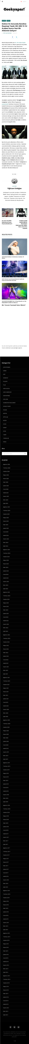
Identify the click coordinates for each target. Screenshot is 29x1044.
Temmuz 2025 (6, 510)
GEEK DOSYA (6, 388)
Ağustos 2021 (6, 677)
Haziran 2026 (6, 471)
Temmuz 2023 (6, 595)
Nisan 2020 (6, 734)
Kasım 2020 (6, 709)
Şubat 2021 (6, 698)
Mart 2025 (5, 524)
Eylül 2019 (5, 759)
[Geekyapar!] (14, 9)
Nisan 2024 (6, 563)
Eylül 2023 (5, 588)
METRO (3, 20)
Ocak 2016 (5, 915)
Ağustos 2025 (6, 507)
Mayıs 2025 (6, 517)
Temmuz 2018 (6, 809)
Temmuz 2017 (6, 851)
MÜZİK (8, 20)
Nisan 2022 (6, 649)
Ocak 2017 (5, 872)
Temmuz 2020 (6, 723)
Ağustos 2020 (6, 720)
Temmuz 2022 (6, 638)
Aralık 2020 (5, 706)
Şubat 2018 (6, 826)
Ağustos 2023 (6, 592)
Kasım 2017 (6, 837)
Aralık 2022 (5, 620)
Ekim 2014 (5, 968)
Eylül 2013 (5, 1015)
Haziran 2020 (6, 727)
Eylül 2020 (5, 716)
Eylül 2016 (5, 887)
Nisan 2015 (6, 947)
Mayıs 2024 (6, 560)
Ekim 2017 (5, 841)
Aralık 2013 (5, 1004)
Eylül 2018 (5, 801)
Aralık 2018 (5, 791)
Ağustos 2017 (6, 848)
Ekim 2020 (5, 713)
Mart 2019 (5, 780)
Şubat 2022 (6, 656)
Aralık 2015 (5, 919)
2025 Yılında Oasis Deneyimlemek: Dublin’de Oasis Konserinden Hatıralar (13, 279)
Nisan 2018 (6, 819)
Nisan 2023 (6, 606)
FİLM (4, 385)
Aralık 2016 (5, 876)
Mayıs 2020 (6, 730)
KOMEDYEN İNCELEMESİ (9, 402)
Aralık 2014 (5, 961)
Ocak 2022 (5, 659)
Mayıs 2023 (6, 603)
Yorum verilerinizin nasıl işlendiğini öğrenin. (12, 348)
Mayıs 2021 (6, 688)
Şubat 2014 (6, 997)
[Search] (21, 1)
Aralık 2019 (5, 748)
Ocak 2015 (5, 958)
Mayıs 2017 (6, 858)
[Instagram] (18, 1027)
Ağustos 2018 (6, 805)
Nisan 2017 (6, 862)
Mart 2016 (5, 908)
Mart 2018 (5, 823)
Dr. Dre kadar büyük (20, 42)
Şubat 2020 (6, 741)
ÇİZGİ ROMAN (6, 367)
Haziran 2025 (6, 514)
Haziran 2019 (6, 769)
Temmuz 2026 (6, 468)
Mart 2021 (5, 695)
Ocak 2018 (5, 830)
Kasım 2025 (6, 496)
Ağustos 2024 (6, 549)
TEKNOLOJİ (6, 438)
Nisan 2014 (6, 990)
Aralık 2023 (5, 578)
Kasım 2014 (6, 965)
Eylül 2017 (5, 844)
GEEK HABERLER (7, 392)
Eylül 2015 (5, 929)
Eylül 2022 (5, 631)
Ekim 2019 (5, 755)
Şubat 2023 (6, 613)
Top (15, 1041)
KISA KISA (5, 399)
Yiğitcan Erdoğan (7, 33)
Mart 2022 (5, 652)
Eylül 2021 (5, 674)
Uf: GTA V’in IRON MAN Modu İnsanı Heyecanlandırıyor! (7, 222)
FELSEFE (5, 381)
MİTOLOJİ (5, 417)
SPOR (4, 431)
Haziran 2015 (6, 940)
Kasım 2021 (6, 666)
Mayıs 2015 (6, 943)
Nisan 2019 (6, 777)
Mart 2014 (5, 993)
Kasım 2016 (6, 880)
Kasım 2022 (6, 624)
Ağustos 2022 (6, 635)
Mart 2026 (5, 482)
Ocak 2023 (5, 617)
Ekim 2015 (5, 926)
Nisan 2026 (6, 478)
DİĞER (4, 370)
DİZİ (4, 374)
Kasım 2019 (6, 752)
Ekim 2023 (5, 585)
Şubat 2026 (6, 485)
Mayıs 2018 (6, 816)
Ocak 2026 (5, 489)
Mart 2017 (5, 865)
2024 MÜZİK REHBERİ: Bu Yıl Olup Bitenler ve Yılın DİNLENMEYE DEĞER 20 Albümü (14, 302)
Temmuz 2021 (6, 681)
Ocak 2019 (5, 787)
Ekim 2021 (5, 670)
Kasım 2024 (6, 539)
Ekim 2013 (5, 1011)
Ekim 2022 (5, 627)
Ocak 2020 (5, 745)
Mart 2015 (5, 951)
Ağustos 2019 (6, 762)
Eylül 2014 (5, 972)
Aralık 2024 (5, 535)
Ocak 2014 (5, 1000)
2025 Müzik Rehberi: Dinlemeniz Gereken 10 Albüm (13, 257)
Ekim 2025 (5, 500)
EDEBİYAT (5, 378)
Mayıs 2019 (6, 773)
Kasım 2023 (6, 581)
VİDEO (4, 441)
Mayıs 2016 (6, 901)
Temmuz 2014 (6, 979)
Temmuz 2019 (6, 766)
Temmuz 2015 (6, 936)
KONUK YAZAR (6, 406)
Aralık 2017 (5, 833)
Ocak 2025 (5, 532)
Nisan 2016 (6, 904)
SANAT (5, 427)
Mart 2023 (5, 610)
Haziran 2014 (6, 983)
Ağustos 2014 (6, 975)
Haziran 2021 (6, 684)
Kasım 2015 (6, 922)
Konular (5, 410)
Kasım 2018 (6, 794)
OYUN (4, 424)
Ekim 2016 (5, 883)
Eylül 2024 (5, 546)
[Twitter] (16, 37)
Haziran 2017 (6, 855)
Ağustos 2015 (6, 933)
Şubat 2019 (6, 784)
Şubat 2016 (6, 912)
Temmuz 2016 (6, 894)
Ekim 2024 (5, 542)
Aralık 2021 (5, 663)
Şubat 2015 (6, 954)
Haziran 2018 (6, 812)
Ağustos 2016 (6, 890)
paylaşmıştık (5, 104)
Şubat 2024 (6, 571)
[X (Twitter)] (14, 1027)
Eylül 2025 (5, 503)
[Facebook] (12, 37)
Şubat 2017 (6, 869)
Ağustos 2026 (6, 464)
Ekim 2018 (5, 798)
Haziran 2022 (6, 642)
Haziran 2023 (6, 599)
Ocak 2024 (5, 574)
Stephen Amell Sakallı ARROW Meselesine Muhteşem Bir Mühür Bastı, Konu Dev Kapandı (21, 224)
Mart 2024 (5, 567)
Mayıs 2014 (6, 986)
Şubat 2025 (6, 528)
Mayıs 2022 (6, 645)
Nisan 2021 (6, 691)
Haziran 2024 (6, 556)
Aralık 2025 (5, 492)
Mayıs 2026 (6, 475)
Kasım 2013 (6, 1007)
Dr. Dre (14, 174)
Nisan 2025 (6, 521)
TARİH (4, 434)
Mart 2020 (5, 738)
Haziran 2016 (6, 897)
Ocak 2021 (5, 702)
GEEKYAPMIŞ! (6, 395)
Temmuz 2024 (6, 553)
